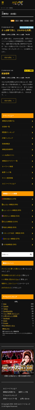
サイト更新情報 (7, 178)
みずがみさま (6, 287)
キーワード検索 (7, 166)
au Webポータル (9, 325)
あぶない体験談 (10, 204)
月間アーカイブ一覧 (10, 398)
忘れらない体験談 (11, 239)
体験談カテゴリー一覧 (10, 161)
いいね (26, 20)
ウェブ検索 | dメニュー (11, 313)
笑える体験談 (10, 221)
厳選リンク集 (6, 172)
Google (5, 306)
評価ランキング (7, 138)
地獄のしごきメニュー (9, 283)
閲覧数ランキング (8, 132)
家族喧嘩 (5, 73)
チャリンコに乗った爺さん (11, 269)
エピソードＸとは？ (9, 183)
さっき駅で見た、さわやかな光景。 (17, 30)
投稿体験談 (6, 144)
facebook (6, 318)
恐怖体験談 (9, 199)
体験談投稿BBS (7, 149)
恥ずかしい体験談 (11, 216)
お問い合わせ (24, 398)
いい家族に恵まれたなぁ (10, 279)
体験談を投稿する (8, 121)
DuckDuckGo (8, 311)
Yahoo (5, 309)
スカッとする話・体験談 (13, 233)
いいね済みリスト (8, 155)
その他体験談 (9, 244)
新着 (12, 20)
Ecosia (5, 323)
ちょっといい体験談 (12, 210)
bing (4, 304)
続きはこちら (6, 328)
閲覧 (21, 20)
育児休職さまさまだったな (11, 275)
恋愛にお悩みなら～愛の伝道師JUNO (17, 376)
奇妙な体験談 (9, 227)
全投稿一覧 (6, 126)
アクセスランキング (10, 395)
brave (5, 321)
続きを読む (8, 57)
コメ (31, 20)
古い (17, 20)
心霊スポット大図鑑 (10, 316)
